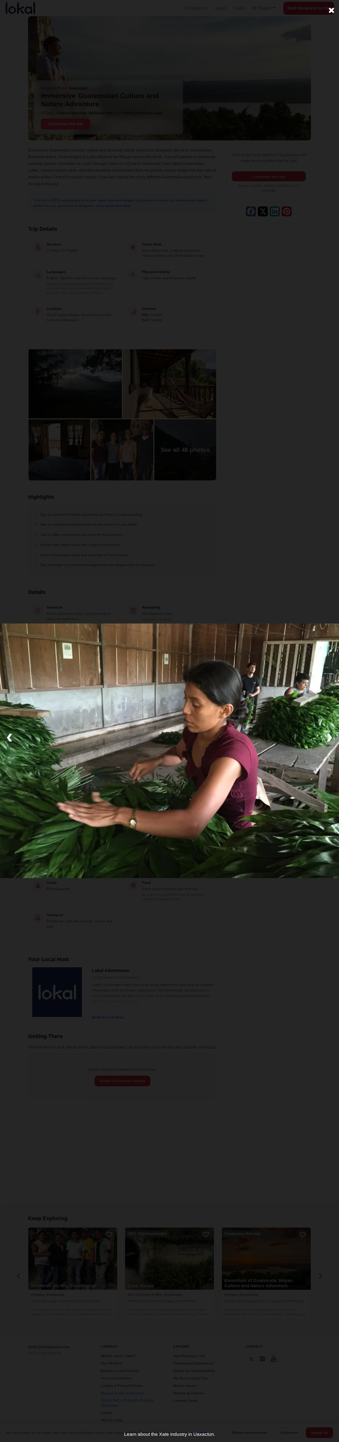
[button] (9, 736)
